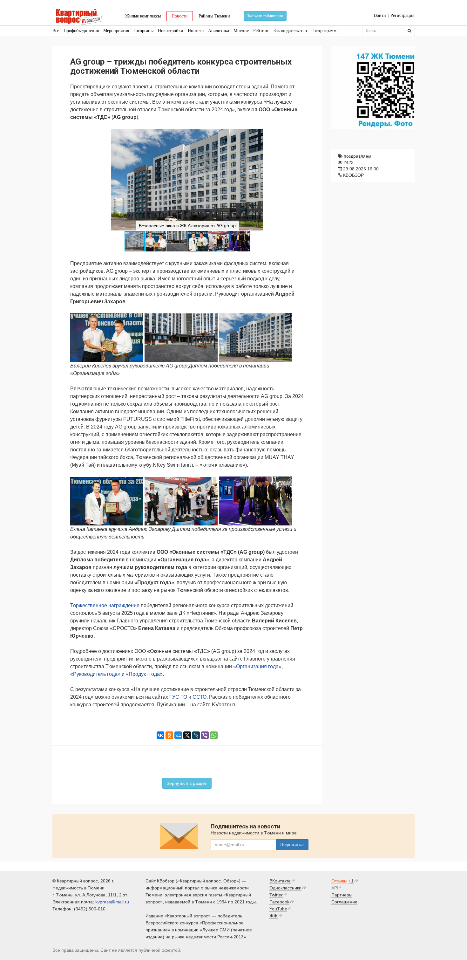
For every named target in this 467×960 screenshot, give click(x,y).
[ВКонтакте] (160, 735)
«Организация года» (257, 666)
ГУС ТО (178, 697)
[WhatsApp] (214, 735)
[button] (298, 134)
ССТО (199, 697)
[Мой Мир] (178, 735)
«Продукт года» (144, 674)
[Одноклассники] (169, 735)
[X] (187, 735)
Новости (180, 16)
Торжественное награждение (104, 605)
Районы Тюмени (214, 16)
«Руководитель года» (95, 674)
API (334, 887)
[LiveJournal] (196, 735)
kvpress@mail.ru (112, 901)
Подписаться (292, 844)
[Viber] (205, 735)
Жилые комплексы (143, 16)
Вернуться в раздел (186, 783)
